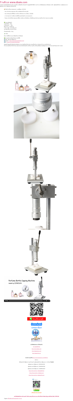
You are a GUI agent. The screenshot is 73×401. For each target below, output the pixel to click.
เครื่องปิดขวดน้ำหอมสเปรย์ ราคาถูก (15, 398)
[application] (27, 289)
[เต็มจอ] (49, 301)
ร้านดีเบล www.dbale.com (13, 2)
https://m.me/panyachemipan (13, 42)
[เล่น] (6, 301)
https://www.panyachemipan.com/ (16, 40)
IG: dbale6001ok (36, 346)
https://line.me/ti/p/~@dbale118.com (36, 375)
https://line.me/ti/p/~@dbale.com (36, 373)
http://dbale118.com (36, 353)
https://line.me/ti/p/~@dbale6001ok (36, 370)
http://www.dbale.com (36, 348)
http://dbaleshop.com (36, 351)
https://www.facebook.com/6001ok (40, 357)
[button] (27, 289)
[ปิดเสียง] (47, 301)
